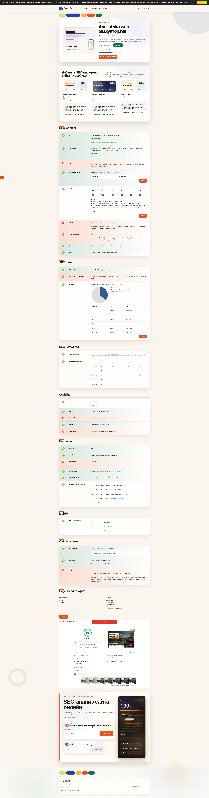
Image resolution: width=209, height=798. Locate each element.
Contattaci (103, 8)
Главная (94, 324)
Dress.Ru (91, 15)
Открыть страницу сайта (80, 115)
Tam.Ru (99, 15)
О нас (93, 328)
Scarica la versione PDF (108, 56)
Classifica (93, 8)
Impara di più (188, 3)
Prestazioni (110, 600)
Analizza (63, 616)
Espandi (143, 180)
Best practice (110, 604)
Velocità (63, 600)
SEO (108, 606)
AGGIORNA (118, 45)
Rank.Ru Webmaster (73, 15)
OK (202, 3)
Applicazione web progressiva (115, 608)
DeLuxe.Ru (143, 786)
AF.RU (84, 772)
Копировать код (68, 115)
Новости (94, 332)
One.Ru (62, 15)
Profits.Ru (71, 772)
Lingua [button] (142, 8)
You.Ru (77, 790)
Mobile (62, 602)
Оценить (98, 749)
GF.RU (83, 15)
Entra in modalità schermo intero (104, 622)
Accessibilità (110, 602)
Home (86, 8)
